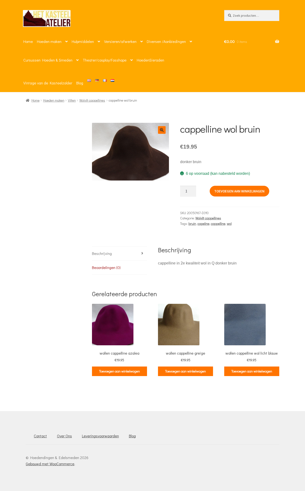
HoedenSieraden (150, 59)
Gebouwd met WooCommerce (50, 463)
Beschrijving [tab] (102, 253)
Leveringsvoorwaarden (100, 435)
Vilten (72, 100)
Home (28, 41)
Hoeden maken (49, 41)
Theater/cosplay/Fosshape (105, 59)
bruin (192, 223)
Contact (40, 435)
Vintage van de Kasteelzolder (47, 82)
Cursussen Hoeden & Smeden (47, 59)
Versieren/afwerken (120, 41)
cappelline (218, 223)
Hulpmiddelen (83, 41)
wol (229, 223)
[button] (162, 130)
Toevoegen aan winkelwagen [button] (119, 371)
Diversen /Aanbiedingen (166, 41)
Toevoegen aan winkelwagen (239, 191)
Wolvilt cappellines (92, 100)
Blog (79, 82)
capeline (203, 223)
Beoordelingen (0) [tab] (106, 267)
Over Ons (64, 435)
